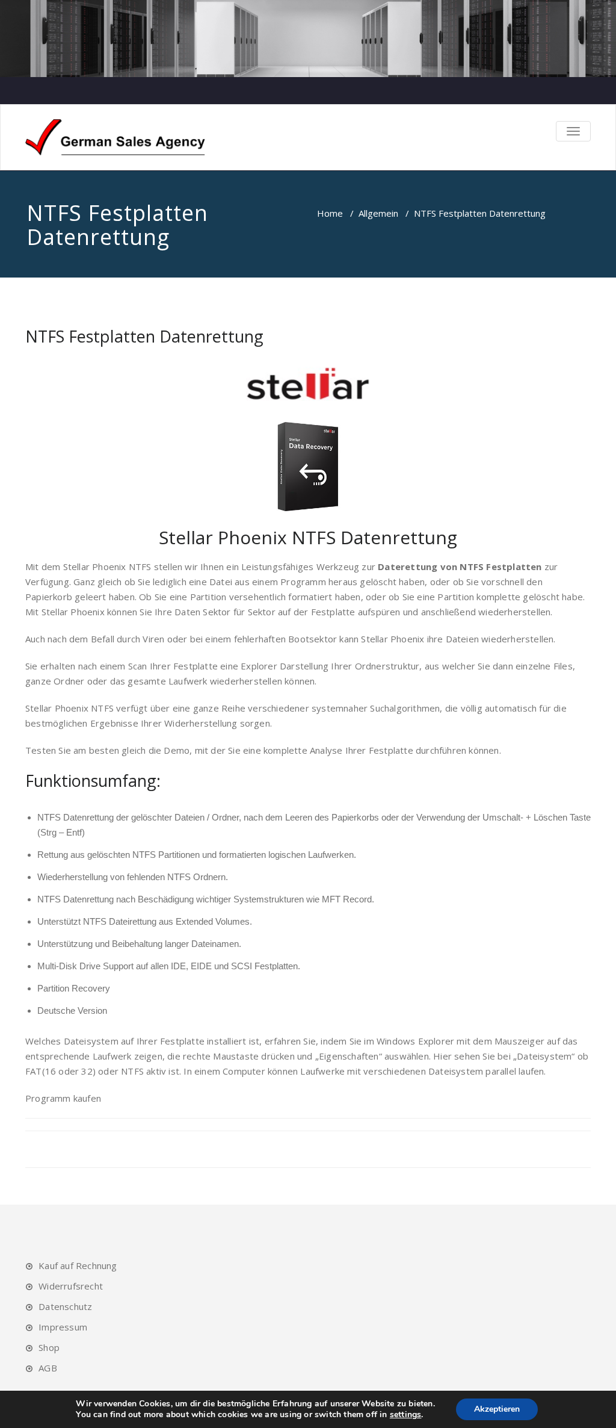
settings (406, 1414)
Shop (49, 1347)
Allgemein (378, 213)
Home (330, 213)
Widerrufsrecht (70, 1286)
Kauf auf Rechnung (77, 1265)
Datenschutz (65, 1306)
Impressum (62, 1327)
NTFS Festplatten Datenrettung (144, 336)
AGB (47, 1368)
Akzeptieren (497, 1409)
